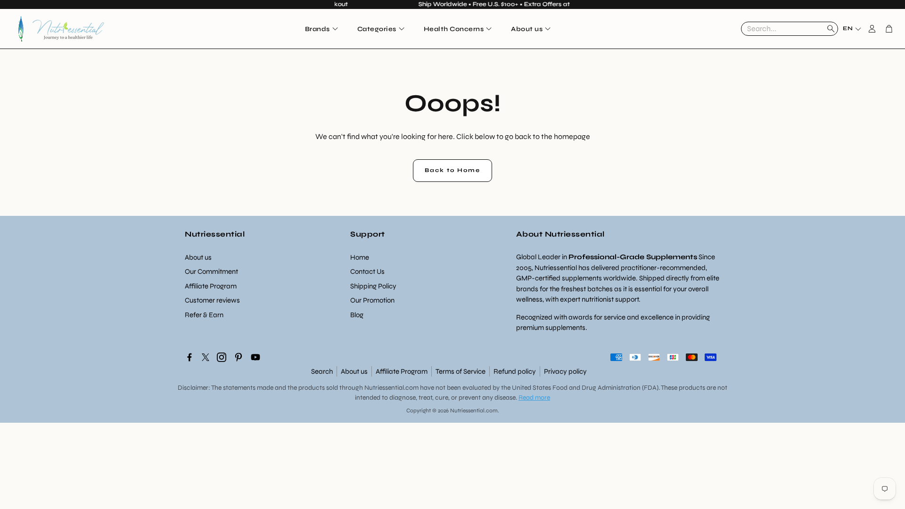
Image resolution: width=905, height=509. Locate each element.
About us (354, 371)
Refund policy (515, 371)
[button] (789, 29)
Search (322, 371)
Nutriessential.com (391, 388)
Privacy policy (565, 371)
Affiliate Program (402, 371)
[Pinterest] (238, 357)
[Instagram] (221, 357)
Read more (534, 398)
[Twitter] (205, 357)
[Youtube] (255, 357)
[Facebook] (189, 357)
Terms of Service (460, 371)
